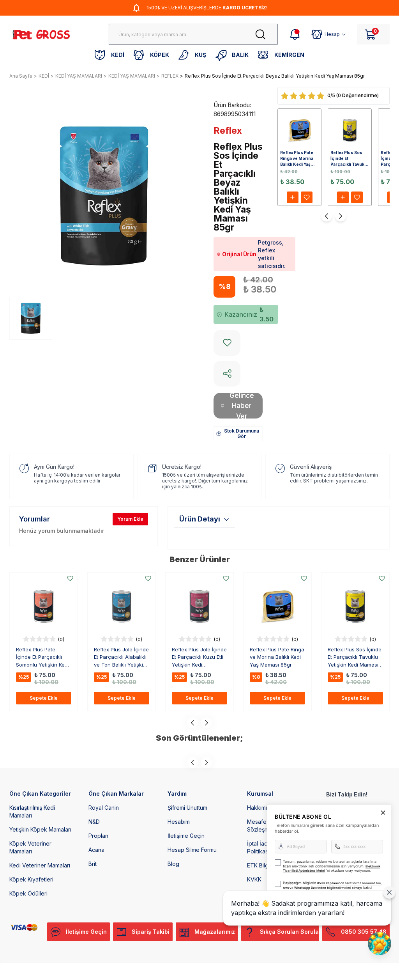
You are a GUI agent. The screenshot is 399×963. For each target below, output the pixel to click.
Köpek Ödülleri (28, 893)
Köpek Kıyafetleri (31, 879)
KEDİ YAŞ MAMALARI (78, 76)
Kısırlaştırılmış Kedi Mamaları (32, 811)
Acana (96, 849)
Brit (92, 863)
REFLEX (169, 76)
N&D (94, 821)
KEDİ (44, 76)
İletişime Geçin (186, 835)
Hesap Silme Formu (192, 849)
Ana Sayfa (20, 76)
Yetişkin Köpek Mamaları (40, 829)
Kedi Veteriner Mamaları (39, 865)
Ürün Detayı (199, 519)
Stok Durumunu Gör (241, 433)
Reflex (228, 130)
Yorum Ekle (130, 519)
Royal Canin (103, 807)
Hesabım (179, 821)
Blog (173, 863)
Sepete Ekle (44, 698)
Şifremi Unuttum (187, 807)
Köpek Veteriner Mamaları (30, 847)
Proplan (98, 835)
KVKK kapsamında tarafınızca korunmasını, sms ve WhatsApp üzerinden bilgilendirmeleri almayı (332, 885)
